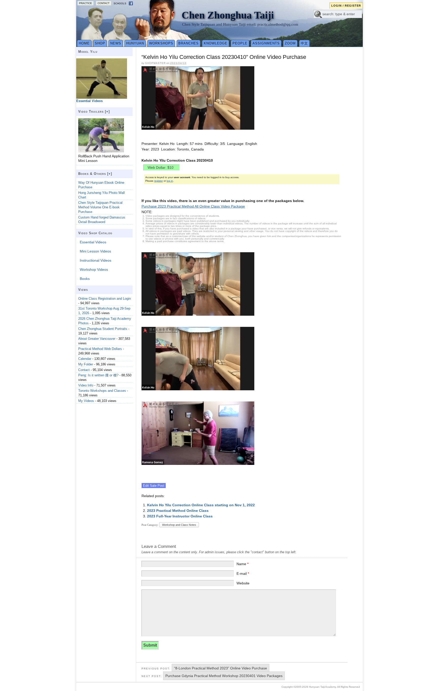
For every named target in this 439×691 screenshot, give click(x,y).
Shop (100, 43)
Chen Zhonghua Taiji (228, 15)
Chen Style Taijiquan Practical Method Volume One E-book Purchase (100, 207)
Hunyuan (135, 43)
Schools (120, 3)
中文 (304, 43)
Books (85, 279)
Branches (188, 43)
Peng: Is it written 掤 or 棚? (98, 375)
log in (170, 180)
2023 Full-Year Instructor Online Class (180, 516)
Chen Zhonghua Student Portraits (102, 329)
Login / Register (346, 5)
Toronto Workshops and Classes (102, 391)
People (239, 43)
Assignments (266, 43)
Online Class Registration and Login (104, 298)
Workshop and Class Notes (179, 524)
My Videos (86, 401)
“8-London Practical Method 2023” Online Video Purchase (220, 668)
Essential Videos (93, 242)
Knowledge (215, 43)
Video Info (85, 385)
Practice (85, 3)
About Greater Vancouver (96, 339)
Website (243, 583)
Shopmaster (155, 63)
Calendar (84, 359)
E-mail (243, 573)
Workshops (161, 43)
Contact (103, 3)
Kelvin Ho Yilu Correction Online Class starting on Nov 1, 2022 (201, 505)
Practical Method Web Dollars (100, 349)
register (158, 180)
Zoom (290, 43)
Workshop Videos (94, 269)
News (115, 43)
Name (242, 564)
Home (84, 43)
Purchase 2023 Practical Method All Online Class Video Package (193, 206)
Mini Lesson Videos (95, 251)
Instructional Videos (95, 260)
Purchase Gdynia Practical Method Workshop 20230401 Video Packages (224, 676)
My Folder (85, 364)
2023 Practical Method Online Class (178, 511)
